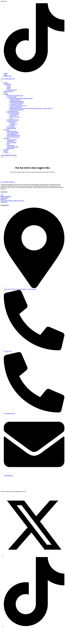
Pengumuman (10, 145)
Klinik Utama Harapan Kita (16, 110)
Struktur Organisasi (12, 90)
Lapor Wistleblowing (12, 134)
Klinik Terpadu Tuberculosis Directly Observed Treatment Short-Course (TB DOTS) (31, 108)
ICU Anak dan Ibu (14, 114)
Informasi (6, 138)
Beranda (6, 82)
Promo (5, 92)
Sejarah (9, 87)
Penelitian (6, 149)
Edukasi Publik (10, 148)
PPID (8, 144)
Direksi (8, 88)
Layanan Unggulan (11, 97)
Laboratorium (13, 124)
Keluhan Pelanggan (12, 131)
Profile (8, 85)
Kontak (5, 151)
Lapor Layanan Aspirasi (13, 132)
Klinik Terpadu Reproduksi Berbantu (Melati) (21, 98)
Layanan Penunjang (12, 121)
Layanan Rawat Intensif (13, 112)
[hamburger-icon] (1, 80)
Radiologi (12, 122)
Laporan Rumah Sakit (12, 147)
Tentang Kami (7, 84)
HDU (11, 118)
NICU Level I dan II (15, 117)
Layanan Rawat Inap (12, 111)
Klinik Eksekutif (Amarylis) (16, 101)
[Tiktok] (34, 625)
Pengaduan (7, 129)
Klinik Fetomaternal (15, 100)
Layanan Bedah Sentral (13, 119)
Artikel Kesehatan (8, 91)
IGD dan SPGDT (11, 127)
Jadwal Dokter (10, 141)
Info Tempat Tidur (11, 142)
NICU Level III (13, 115)
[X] (34, 555)
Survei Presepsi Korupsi (13, 137)
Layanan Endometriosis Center (18, 105)
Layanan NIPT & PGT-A (16, 104)
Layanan (6, 94)
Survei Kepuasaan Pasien (13, 135)
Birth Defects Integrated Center (15, 95)
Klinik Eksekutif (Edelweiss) (17, 102)
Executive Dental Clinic (16, 107)
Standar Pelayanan (12, 139)
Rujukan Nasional (11, 128)
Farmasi (12, 125)
